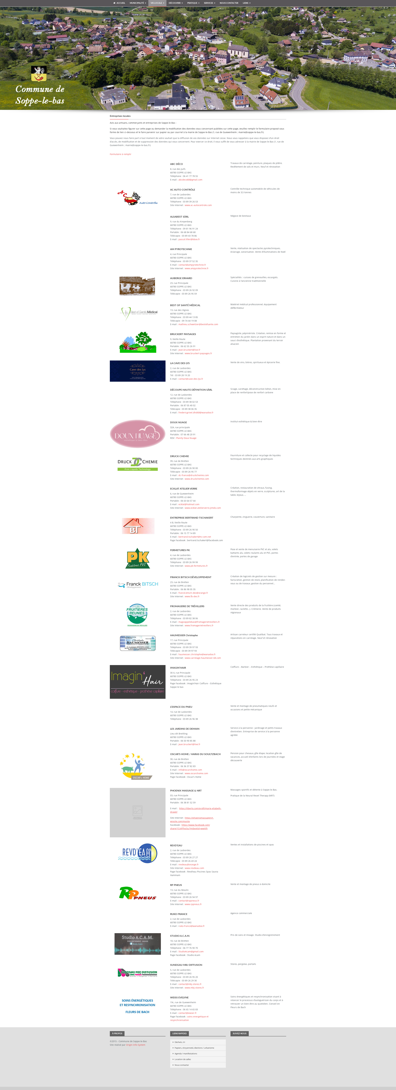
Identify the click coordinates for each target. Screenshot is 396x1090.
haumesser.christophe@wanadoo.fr (197, 654)
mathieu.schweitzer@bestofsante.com (198, 324)
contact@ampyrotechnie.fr (192, 264)
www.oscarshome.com (196, 773)
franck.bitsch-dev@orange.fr (193, 592)
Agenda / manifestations (186, 1053)
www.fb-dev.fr (192, 596)
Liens (245, 3)
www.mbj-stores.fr (194, 987)
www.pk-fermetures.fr (196, 565)
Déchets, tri (180, 1042)
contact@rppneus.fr (189, 900)
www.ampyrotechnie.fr (197, 268)
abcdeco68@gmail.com (190, 179)
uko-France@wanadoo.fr (192, 926)
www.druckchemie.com (197, 478)
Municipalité (137, 3)
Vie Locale (156, 3)
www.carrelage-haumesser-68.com (203, 657)
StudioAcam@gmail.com (191, 951)
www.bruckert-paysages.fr (198, 353)
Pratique (192, 3)
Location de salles (183, 1059)
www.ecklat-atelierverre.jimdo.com (203, 507)
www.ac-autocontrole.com (198, 205)
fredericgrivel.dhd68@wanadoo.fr (196, 412)
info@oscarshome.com (190, 769)
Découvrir (175, 3)
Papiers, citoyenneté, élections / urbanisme (194, 1047)
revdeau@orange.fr (189, 864)
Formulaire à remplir (120, 154)
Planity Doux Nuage (186, 438)
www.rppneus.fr (193, 904)
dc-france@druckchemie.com (194, 475)
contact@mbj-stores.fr (190, 984)
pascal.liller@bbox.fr (189, 239)
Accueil (121, 3)
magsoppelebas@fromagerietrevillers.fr (199, 621)
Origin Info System (135, 1044)
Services (208, 3)
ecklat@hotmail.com (189, 504)
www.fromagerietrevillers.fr (199, 625)
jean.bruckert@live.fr (189, 349)
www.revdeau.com (194, 868)
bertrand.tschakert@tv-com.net (195, 536)
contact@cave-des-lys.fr (191, 378)
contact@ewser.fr (188, 1013)
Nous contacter (229, 3)
